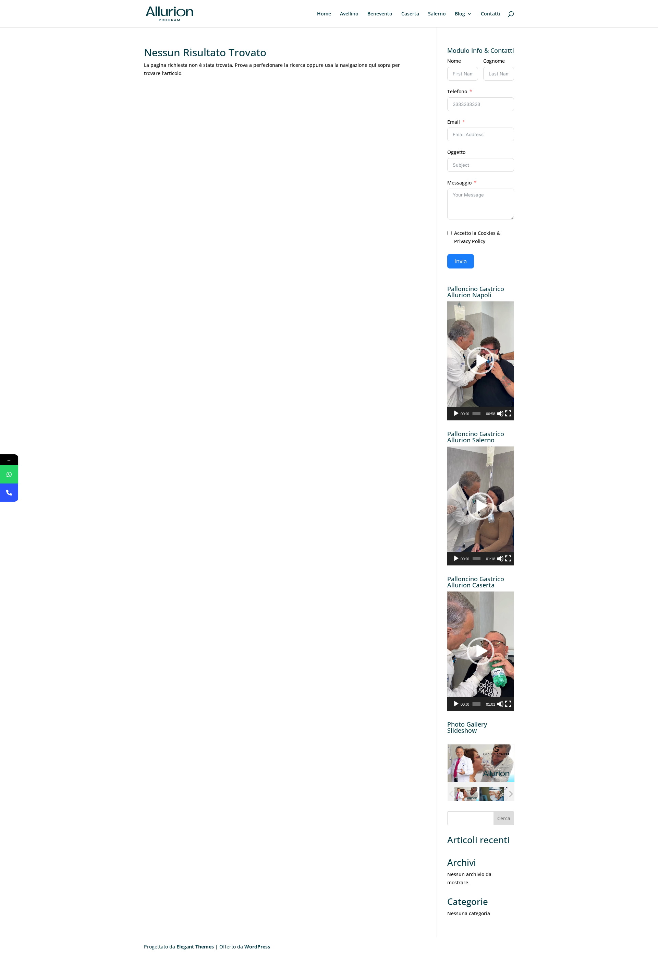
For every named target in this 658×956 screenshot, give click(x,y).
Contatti (490, 14)
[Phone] (9, 492)
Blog (460, 14)
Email (453, 122)
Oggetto (456, 152)
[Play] (456, 413)
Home (324, 14)
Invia (460, 261)
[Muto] (500, 413)
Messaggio (459, 182)
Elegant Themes (195, 946)
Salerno (437, 14)
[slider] (476, 413)
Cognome (494, 61)
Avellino (349, 14)
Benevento (379, 14)
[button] (480, 360)
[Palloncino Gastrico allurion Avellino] (466, 794)
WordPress (257, 946)
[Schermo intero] (508, 413)
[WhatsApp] (9, 474)
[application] (480, 360)
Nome (454, 61)
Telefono (457, 91)
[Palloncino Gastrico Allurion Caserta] (491, 794)
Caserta (410, 14)
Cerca (503, 818)
